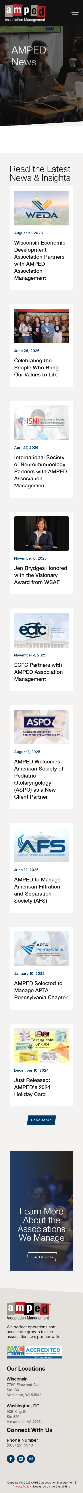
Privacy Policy (22, 1486)
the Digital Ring (60, 1486)
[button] (75, 13)
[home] (25, 13)
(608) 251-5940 (20, 1445)
